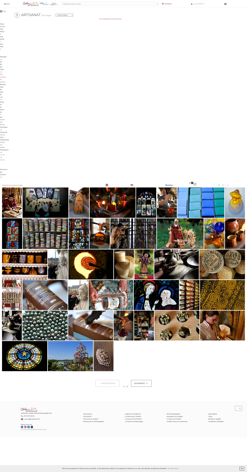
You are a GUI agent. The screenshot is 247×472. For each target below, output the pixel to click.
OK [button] (242, 468)
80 (1, 64)
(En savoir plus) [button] (173, 468)
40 (1, 62)
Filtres (4, 11)
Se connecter (198, 4)
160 (1, 67)
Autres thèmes (65, 15)
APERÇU (170, 185)
